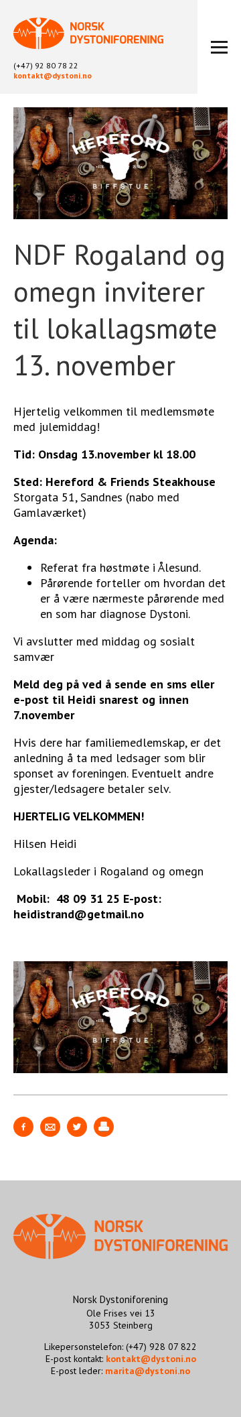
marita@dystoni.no (147, 1371)
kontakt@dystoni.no (52, 75)
